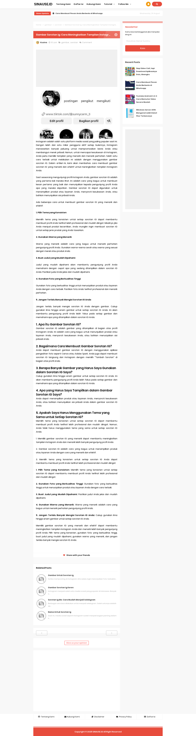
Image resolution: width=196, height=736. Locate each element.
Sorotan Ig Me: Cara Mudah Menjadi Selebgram (71, 599)
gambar (65, 42)
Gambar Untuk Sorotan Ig (61, 575)
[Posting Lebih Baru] (41, 632)
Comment (87, 42)
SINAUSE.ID (98, 731)
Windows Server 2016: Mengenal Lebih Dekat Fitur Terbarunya (146, 113)
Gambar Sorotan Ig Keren (61, 587)
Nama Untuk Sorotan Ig (59, 612)
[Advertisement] (76, 68)
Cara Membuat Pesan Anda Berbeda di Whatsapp (146, 85)
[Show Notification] (148, 4)
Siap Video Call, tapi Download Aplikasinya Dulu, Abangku (146, 71)
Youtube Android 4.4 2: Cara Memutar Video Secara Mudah (83, 13)
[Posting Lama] (111, 632)
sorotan (74, 42)
